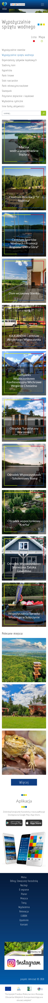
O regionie (24, 889)
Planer (24, 894)
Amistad (32, 979)
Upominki (24, 920)
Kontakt (24, 924)
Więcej (24, 782)
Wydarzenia (24, 907)
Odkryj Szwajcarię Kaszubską (24, 880)
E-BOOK (24, 915)
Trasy (24, 902)
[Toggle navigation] (42, 4)
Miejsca (24, 898)
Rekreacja (24, 911)
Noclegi (24, 885)
